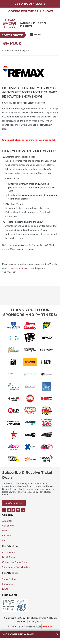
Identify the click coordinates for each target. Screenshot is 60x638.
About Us (7, 521)
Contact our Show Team (14, 562)
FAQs (5, 589)
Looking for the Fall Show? (30, 11)
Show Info (7, 584)
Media (5, 531)
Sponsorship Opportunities (16, 567)
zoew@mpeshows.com (20, 268)
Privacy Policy (36, 621)
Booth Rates (8, 557)
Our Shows (8, 526)
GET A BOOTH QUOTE (30, 3)
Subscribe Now (14, 503)
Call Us (5, 540)
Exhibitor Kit (8, 552)
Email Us (6, 535)
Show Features (9, 579)
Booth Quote (12, 35)
